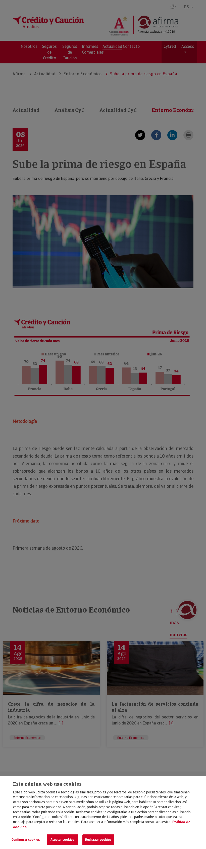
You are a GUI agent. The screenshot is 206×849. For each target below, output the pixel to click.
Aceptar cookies (62, 839)
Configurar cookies (26, 839)
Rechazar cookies (98, 839)
